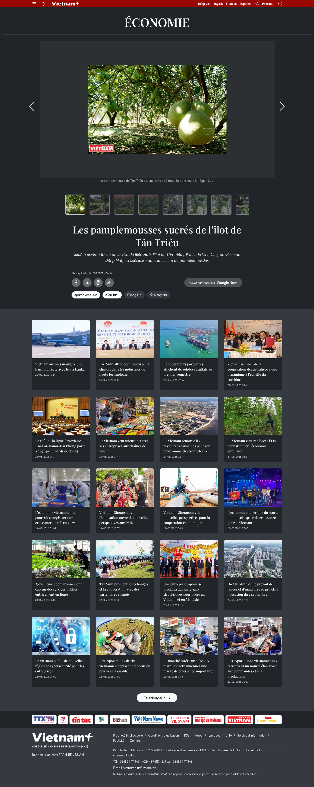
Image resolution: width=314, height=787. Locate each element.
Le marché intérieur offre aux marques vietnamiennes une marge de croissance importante (188, 666)
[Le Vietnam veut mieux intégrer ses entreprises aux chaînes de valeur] (125, 416)
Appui (199, 735)
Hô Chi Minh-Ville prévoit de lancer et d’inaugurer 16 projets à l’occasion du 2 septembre (252, 589)
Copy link (109, 282)
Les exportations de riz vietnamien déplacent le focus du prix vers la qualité (124, 666)
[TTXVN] (44, 719)
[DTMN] (208, 719)
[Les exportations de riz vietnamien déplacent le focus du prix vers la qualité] (125, 636)
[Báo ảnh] (239, 719)
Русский (267, 3)
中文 (256, 3)
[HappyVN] (268, 719)
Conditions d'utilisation (163, 735)
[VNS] (148, 719)
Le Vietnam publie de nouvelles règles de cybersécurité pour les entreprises (59, 666)
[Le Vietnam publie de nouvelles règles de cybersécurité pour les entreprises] (61, 636)
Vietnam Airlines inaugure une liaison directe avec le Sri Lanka (60, 366)
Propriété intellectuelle (128, 735)
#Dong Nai (134, 294)
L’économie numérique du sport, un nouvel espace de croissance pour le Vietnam (252, 517)
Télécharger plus (157, 697)
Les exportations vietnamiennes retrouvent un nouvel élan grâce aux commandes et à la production (252, 668)
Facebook (76, 282)
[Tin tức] (81, 719)
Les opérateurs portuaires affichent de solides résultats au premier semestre (187, 369)
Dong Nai (160, 294)
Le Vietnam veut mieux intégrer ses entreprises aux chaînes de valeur (123, 446)
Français (231, 4)
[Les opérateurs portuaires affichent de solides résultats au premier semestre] (189, 339)
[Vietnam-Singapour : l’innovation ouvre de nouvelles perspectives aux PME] (125, 487)
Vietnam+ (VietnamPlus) (66, 3)
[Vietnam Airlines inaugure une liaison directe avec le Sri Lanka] (61, 339)
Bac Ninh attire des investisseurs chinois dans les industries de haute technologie (124, 369)
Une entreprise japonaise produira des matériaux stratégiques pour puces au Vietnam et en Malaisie (184, 592)
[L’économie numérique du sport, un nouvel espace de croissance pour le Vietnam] (253, 487)
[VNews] (63, 719)
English (218, 4)
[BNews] (102, 719)
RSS (186, 735)
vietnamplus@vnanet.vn (140, 767)
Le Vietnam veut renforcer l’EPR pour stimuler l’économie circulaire (252, 446)
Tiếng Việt (204, 4)
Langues (214, 735)
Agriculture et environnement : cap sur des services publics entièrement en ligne (59, 589)
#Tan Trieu (112, 294)
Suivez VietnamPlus (202, 283)
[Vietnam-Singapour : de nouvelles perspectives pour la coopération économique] (189, 487)
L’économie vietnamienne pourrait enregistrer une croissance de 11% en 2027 (55, 517)
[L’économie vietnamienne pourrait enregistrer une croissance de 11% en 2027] (61, 487)
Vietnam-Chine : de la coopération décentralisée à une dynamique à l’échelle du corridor (252, 372)
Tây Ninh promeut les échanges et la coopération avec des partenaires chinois (123, 589)
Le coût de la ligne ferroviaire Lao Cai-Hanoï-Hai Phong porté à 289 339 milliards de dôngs (60, 446)
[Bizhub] (120, 719)
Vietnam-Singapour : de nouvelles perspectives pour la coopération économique (186, 517)
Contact (135, 740)
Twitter (87, 282)
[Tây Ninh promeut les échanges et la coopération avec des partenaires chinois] (125, 559)
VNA (229, 735)
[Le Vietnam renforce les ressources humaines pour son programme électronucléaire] (189, 416)
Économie (157, 22)
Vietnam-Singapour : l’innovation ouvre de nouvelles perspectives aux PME (123, 517)
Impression (98, 282)
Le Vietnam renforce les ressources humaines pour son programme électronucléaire (186, 446)
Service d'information (251, 735)
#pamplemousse (85, 294)
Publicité (118, 740)
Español (245, 4)
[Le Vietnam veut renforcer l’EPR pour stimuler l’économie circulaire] (253, 416)
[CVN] (179, 719)
